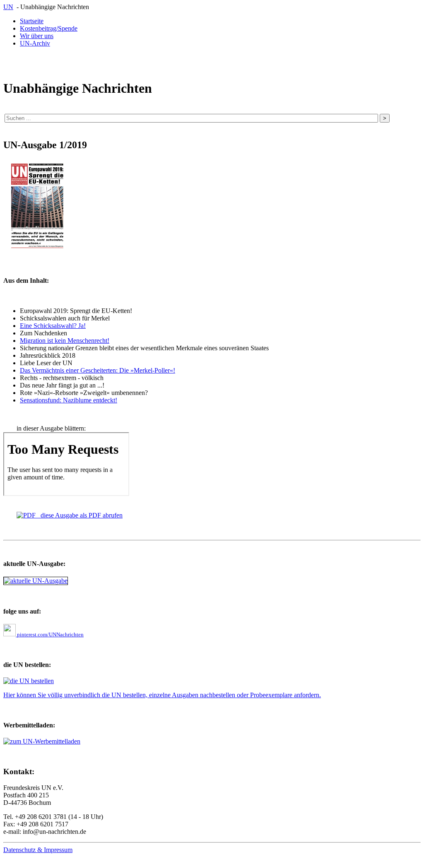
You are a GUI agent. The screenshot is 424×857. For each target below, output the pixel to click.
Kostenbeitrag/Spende (48, 28)
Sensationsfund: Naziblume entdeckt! (68, 400)
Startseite (31, 20)
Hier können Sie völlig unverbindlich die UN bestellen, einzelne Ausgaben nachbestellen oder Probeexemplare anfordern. (162, 694)
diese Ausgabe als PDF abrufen (79, 515)
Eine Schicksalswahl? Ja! (53, 325)
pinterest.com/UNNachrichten (50, 634)
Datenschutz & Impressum (37, 849)
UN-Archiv (35, 43)
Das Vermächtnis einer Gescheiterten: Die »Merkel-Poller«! (97, 370)
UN (8, 6)
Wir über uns (36, 35)
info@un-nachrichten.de (54, 831)
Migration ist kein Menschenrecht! (64, 340)
